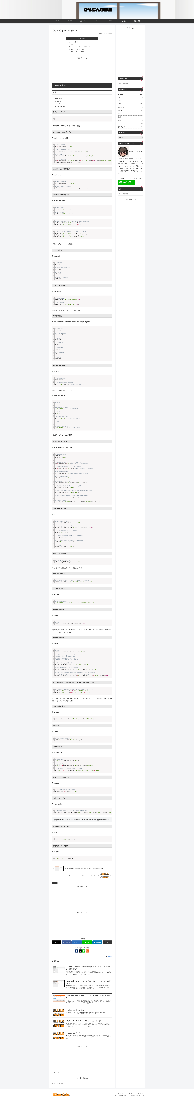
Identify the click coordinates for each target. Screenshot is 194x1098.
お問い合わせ (140, 1093)
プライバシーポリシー (130, 1093)
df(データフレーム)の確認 (77, 49)
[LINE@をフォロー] (83, 951)
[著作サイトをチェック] (76, 951)
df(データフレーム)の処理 (77, 51)
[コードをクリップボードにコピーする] (110, 119)
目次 (79, 38)
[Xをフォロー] (80, 951)
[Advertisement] (82, 69)
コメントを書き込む (82, 1078)
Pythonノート (62, 883)
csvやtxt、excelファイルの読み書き (80, 47)
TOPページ (120, 1093)
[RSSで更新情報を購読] (87, 951)
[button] (107, 942)
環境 (72, 44)
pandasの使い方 (73, 42)
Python (54, 883)
